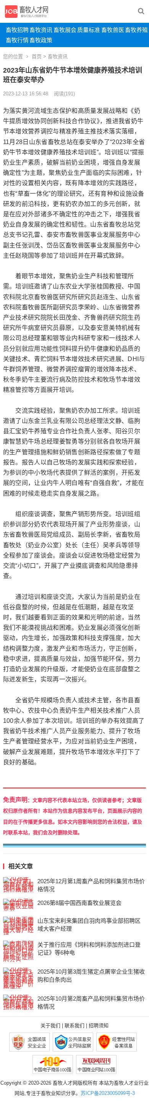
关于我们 (50, 1025)
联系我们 (74, 1025)
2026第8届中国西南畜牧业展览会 (79, 903)
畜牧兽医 (112, 30)
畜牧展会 (64, 30)
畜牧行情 (17, 40)
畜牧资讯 (40, 30)
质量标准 (88, 30)
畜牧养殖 (136, 30)
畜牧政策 (40, 40)
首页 (37, 56)
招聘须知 (99, 1025)
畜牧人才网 (65, 1083)
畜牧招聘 (17, 30)
